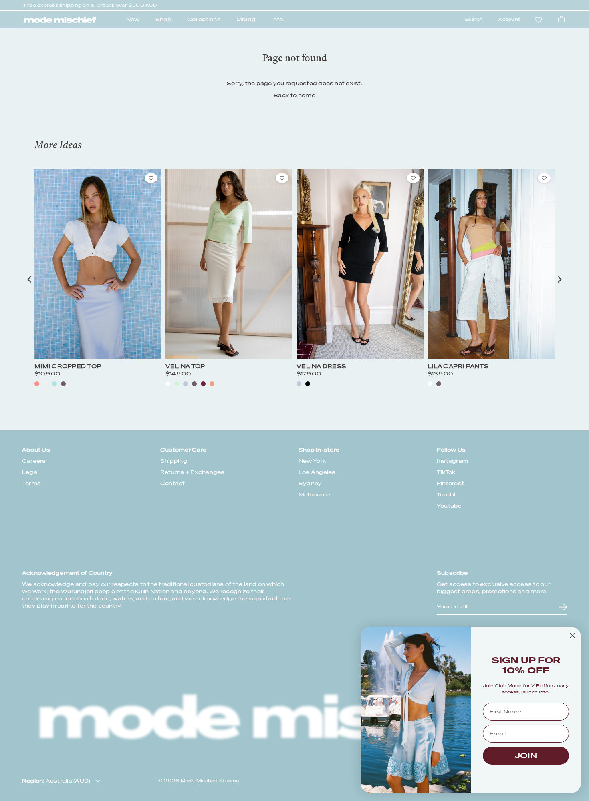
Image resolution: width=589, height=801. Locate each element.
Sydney (310, 483)
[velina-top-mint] (176, 383)
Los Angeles (317, 472)
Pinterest (450, 483)
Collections (204, 19)
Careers (34, 461)
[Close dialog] (572, 635)
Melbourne (314, 495)
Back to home (294, 95)
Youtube (449, 506)
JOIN (526, 755)
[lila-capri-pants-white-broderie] (430, 383)
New (133, 19)
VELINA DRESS (321, 366)
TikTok (446, 472)
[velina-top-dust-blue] (185, 383)
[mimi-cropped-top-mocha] (63, 383)
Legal (30, 472)
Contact (172, 483)
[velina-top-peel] (212, 383)
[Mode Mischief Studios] (60, 20)
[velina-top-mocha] (194, 383)
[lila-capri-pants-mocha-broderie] (438, 383)
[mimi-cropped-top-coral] (36, 383)
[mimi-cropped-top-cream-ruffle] (45, 383)
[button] (29, 279)
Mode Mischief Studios (210, 780)
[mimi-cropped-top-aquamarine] (54, 383)
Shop (163, 19)
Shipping (173, 461)
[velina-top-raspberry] (203, 383)
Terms (31, 483)
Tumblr (447, 495)
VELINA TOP (185, 366)
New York (312, 461)
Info (277, 19)
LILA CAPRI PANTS (458, 366)
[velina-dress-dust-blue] (299, 383)
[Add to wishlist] (151, 178)
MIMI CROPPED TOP (67, 366)
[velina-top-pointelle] (167, 383)
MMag (246, 19)
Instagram (452, 461)
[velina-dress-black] (307, 383)
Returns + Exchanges (192, 472)
